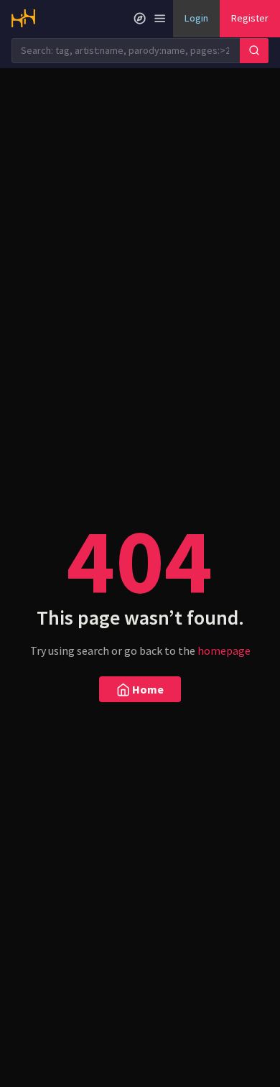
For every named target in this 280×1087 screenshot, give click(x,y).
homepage (224, 650)
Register (250, 17)
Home (147, 689)
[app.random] (140, 18)
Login (196, 17)
